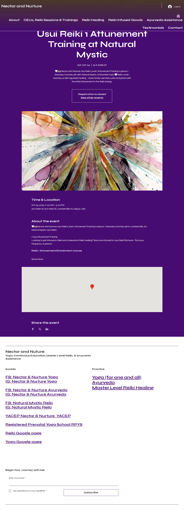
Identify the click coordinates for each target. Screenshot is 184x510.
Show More (37, 259)
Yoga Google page (23, 442)
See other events (92, 97)
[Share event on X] (40, 329)
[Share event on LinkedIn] (47, 329)
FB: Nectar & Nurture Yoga (31, 377)
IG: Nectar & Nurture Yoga (31, 381)
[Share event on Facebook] (32, 329)
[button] (178, 15)
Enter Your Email (17, 478)
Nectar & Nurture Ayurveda (40, 390)
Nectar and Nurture (21, 6)
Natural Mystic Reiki (33, 403)
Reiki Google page (23, 433)
